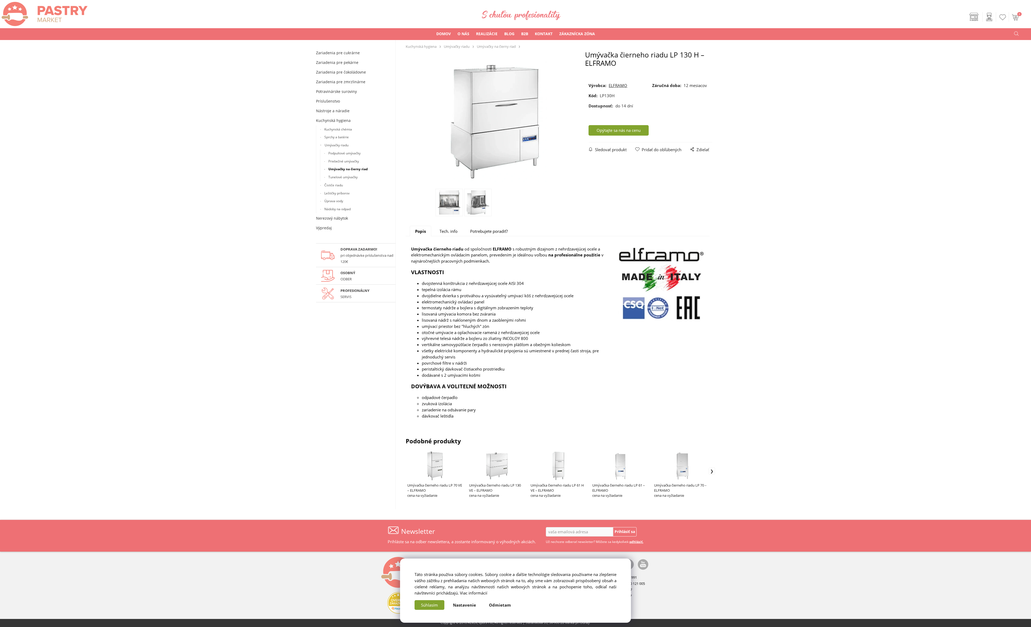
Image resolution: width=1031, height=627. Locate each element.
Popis (420, 231)
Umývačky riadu (336, 145)
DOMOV (443, 33)
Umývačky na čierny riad (348, 169)
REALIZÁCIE (487, 33)
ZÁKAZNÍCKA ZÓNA (577, 33)
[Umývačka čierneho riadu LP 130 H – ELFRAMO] (495, 121)
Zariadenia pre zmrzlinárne (340, 81)
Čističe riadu (333, 185)
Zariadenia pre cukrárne (338, 52)
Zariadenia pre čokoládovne (341, 72)
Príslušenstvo (328, 101)
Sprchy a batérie (336, 137)
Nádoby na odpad (337, 209)
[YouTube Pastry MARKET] (643, 564)
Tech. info (449, 231)
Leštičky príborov (337, 193)
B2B (524, 33)
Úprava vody (333, 201)
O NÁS (463, 33)
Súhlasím (429, 605)
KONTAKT (544, 33)
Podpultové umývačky (344, 153)
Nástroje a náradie (333, 110)
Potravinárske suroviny (336, 91)
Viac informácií (473, 593)
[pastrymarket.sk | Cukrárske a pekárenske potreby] (44, 12)
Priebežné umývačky (343, 161)
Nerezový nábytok (332, 218)
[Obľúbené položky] (1002, 17)
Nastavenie (464, 605)
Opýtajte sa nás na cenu (619, 130)
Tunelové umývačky (343, 177)
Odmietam (500, 605)
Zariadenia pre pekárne (337, 62)
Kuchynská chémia (338, 129)
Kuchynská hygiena (333, 120)
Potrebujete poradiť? (489, 231)
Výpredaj (324, 227)
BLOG (509, 33)
